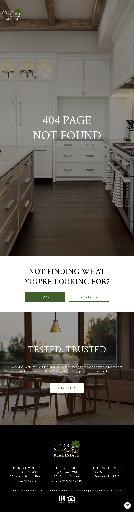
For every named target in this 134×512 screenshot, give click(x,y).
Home (45, 296)
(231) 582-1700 (26, 472)
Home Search (89, 296)
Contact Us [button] (67, 388)
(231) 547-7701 (67, 472)
